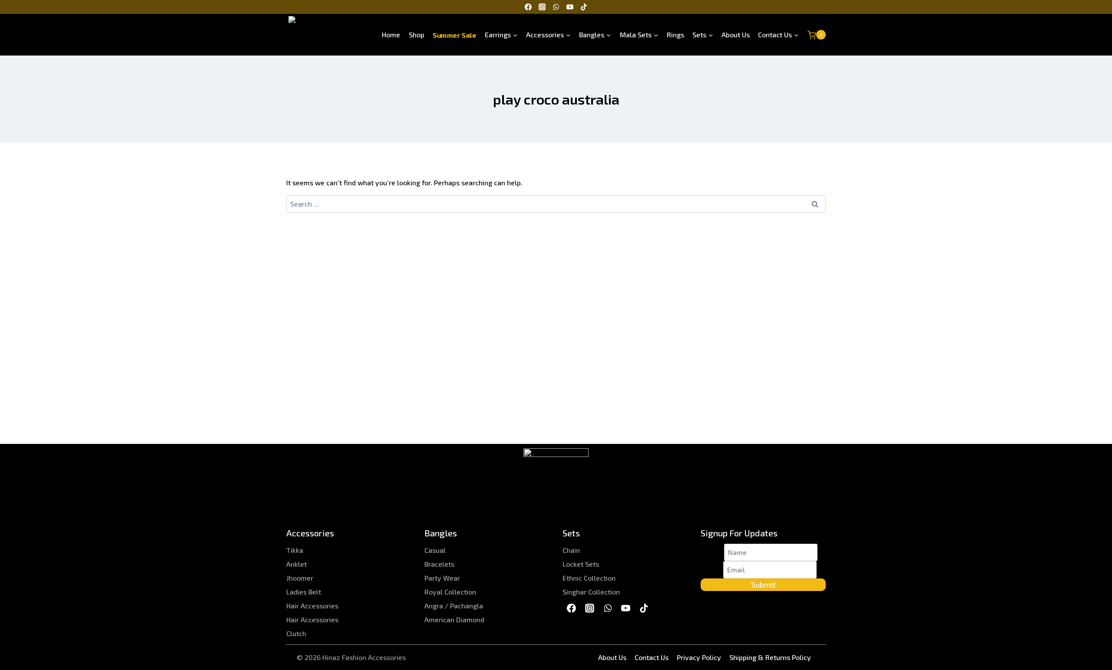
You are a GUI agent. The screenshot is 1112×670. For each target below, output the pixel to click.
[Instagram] (542, 7)
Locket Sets (581, 564)
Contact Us (652, 657)
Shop (416, 34)
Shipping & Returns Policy (770, 657)
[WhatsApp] (556, 7)
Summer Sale (454, 34)
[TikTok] (584, 7)
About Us (735, 34)
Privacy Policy (699, 657)
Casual (435, 550)
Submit (763, 584)
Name (712, 552)
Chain (571, 550)
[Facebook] (528, 7)
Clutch (296, 633)
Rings (675, 34)
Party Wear (442, 578)
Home (391, 34)
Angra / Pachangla (453, 605)
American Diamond (454, 619)
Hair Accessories (312, 605)
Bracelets (439, 564)
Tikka (294, 550)
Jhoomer (299, 578)
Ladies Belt (303, 592)
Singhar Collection (591, 592)
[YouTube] (570, 7)
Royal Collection (450, 592)
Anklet (296, 564)
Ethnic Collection (589, 578)
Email (712, 569)
